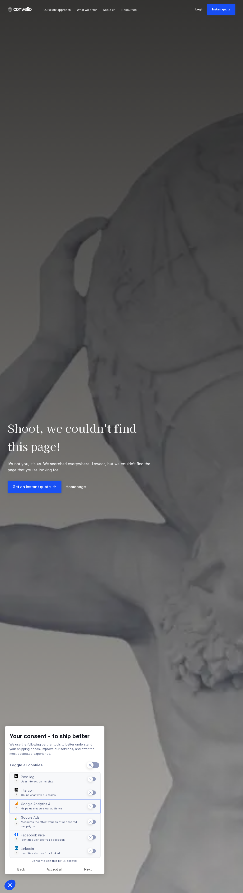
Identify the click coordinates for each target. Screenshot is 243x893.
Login (199, 9)
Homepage (75, 486)
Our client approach (57, 10)
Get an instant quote (32, 486)
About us (109, 10)
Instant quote (221, 9)
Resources (129, 10)
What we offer (87, 10)
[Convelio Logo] (20, 9)
